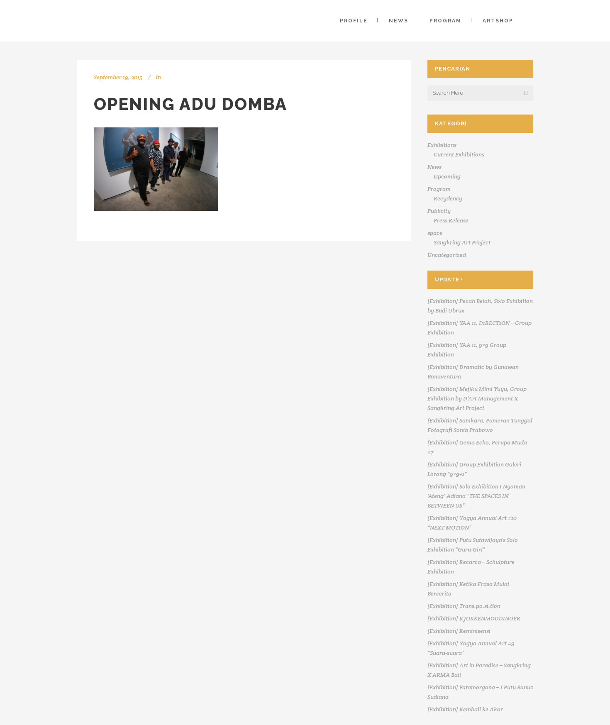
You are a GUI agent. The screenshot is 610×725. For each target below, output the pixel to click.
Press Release (451, 220)
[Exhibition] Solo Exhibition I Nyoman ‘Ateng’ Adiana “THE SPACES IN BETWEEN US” (476, 496)
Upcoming (447, 176)
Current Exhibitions (459, 154)
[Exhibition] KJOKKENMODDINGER (473, 618)
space (434, 233)
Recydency (448, 198)
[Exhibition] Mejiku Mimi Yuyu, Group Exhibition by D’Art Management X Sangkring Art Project (477, 398)
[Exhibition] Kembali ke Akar (465, 709)
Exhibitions (441, 145)
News (434, 167)
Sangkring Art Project (462, 242)
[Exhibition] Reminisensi (458, 631)
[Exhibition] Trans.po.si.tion (463, 606)
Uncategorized (446, 255)
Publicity (439, 211)
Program (439, 189)
